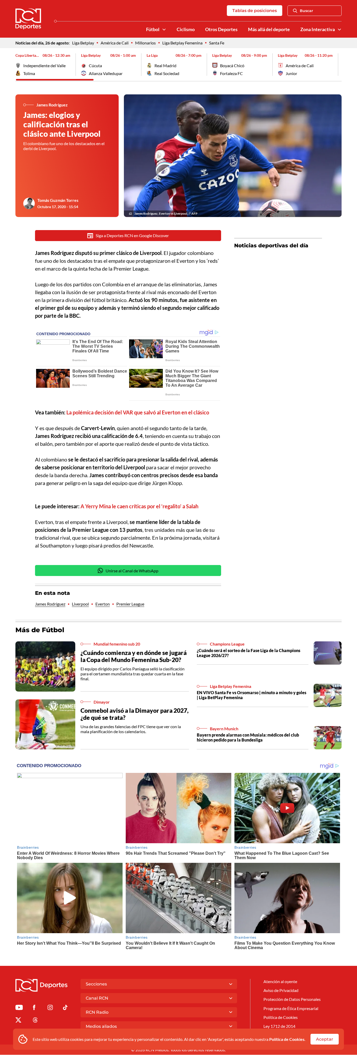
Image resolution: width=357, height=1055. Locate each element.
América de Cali (115, 42)
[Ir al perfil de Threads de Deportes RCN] (35, 1020)
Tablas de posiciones (254, 10)
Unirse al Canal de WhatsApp (132, 570)
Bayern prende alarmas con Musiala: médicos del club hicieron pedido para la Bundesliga (248, 737)
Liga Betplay (83, 42)
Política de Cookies (286, 1039)
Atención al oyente (280, 981)
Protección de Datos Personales (292, 999)
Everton (102, 603)
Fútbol (152, 29)
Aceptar (324, 1039)
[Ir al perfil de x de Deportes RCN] (18, 1020)
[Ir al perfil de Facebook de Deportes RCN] (34, 1008)
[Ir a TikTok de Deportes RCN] (65, 1008)
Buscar (306, 10)
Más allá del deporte (269, 29)
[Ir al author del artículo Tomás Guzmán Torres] (29, 203)
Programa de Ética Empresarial (290, 1008)
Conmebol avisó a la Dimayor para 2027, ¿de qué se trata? (134, 714)
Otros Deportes (221, 29)
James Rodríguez (50, 603)
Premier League (130, 603)
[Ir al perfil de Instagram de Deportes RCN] (50, 1008)
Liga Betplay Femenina (182, 42)
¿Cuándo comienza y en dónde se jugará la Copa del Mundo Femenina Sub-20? (133, 656)
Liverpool (80, 603)
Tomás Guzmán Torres (57, 200)
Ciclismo (186, 29)
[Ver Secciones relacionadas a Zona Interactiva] (339, 29)
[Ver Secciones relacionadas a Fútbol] (164, 29)
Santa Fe (216, 42)
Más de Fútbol (39, 630)
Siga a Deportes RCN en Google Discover (132, 235)
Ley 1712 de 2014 (279, 1026)
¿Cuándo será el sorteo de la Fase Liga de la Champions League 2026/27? (248, 653)
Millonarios (145, 42)
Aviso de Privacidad (280, 990)
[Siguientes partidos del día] (338, 65)
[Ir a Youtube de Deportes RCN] (19, 1008)
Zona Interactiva (317, 29)
